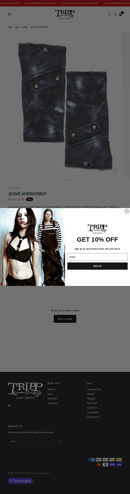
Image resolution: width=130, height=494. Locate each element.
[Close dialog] (127, 211)
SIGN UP (97, 266)
